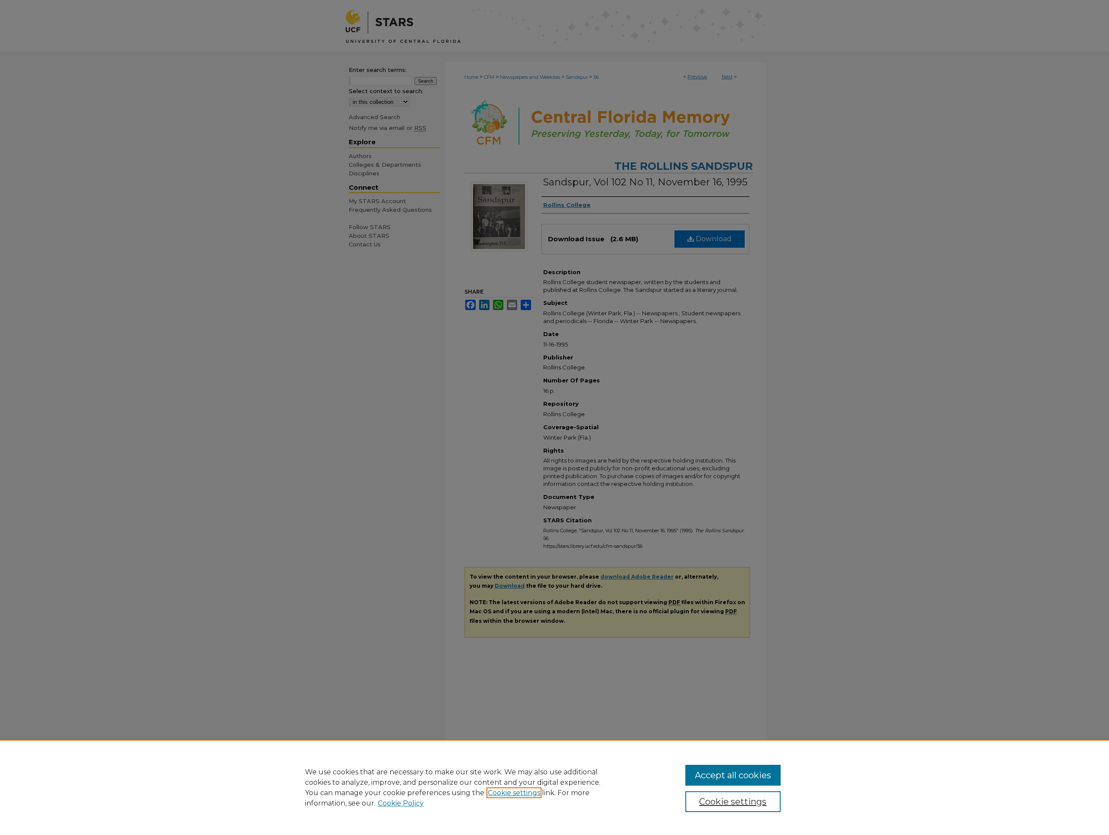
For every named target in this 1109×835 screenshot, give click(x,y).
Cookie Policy (401, 803)
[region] (554, 787)
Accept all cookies (733, 775)
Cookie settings (514, 793)
